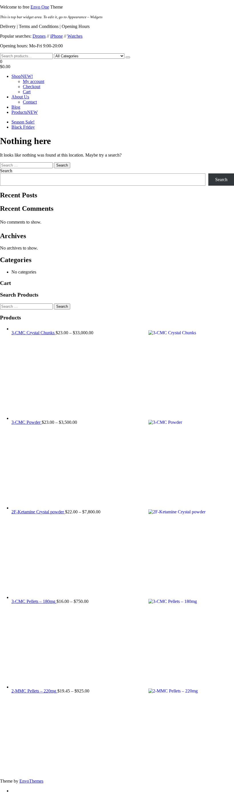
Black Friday (23, 127)
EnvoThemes (31, 781)
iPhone (56, 36)
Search (6, 170)
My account (33, 81)
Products (24, 112)
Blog (15, 107)
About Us (20, 96)
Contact (30, 102)
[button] (117, 64)
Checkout (31, 86)
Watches (74, 36)
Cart (27, 91)
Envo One (40, 7)
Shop (22, 76)
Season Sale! (23, 122)
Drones (39, 36)
